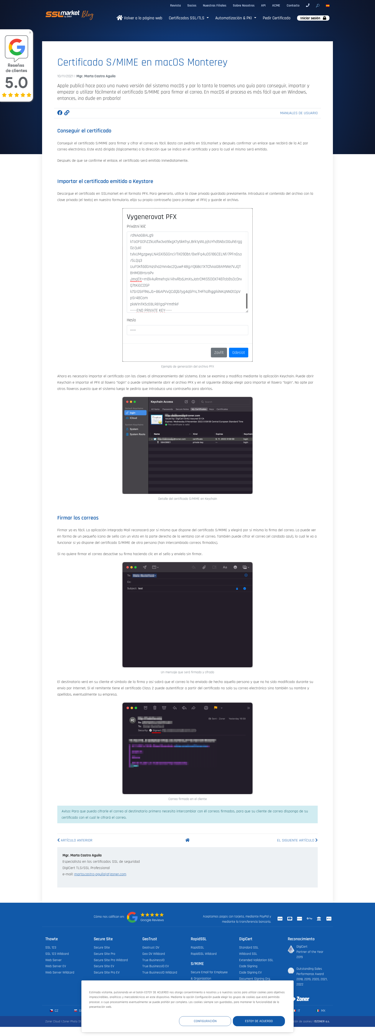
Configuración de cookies (297, 1021)
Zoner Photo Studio (74, 1021)
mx (322, 1010)
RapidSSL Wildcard (204, 953)
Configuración (205, 1021)
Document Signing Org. (255, 978)
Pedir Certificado (277, 18)
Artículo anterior (76, 840)
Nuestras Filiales (214, 5)
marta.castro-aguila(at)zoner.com (100, 874)
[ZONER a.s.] (296, 996)
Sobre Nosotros (244, 5)
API (263, 5)
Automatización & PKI (234, 18)
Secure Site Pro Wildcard (111, 960)
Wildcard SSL (248, 953)
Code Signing (248, 966)
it (298, 1010)
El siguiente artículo (296, 840)
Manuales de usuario (299, 113)
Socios (191, 5)
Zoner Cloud (52, 1021)
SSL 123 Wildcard (57, 953)
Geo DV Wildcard (153, 953)
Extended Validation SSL (256, 960)
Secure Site (102, 947)
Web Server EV (55, 966)
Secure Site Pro (104, 953)
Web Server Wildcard (59, 972)
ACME (276, 5)
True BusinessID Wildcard (159, 972)
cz (56, 1010)
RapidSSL (197, 947)
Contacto (293, 5)
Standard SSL (248, 947)
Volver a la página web (142, 18)
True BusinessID (153, 960)
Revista (175, 5)
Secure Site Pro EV (107, 972)
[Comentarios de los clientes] (145, 917)
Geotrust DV (150, 947)
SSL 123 (50, 947)
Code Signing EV (250, 972)
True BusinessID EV (155, 966)
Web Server (53, 960)
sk (80, 1010)
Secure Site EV (104, 966)
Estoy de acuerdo (259, 1021)
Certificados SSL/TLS (187, 18)
